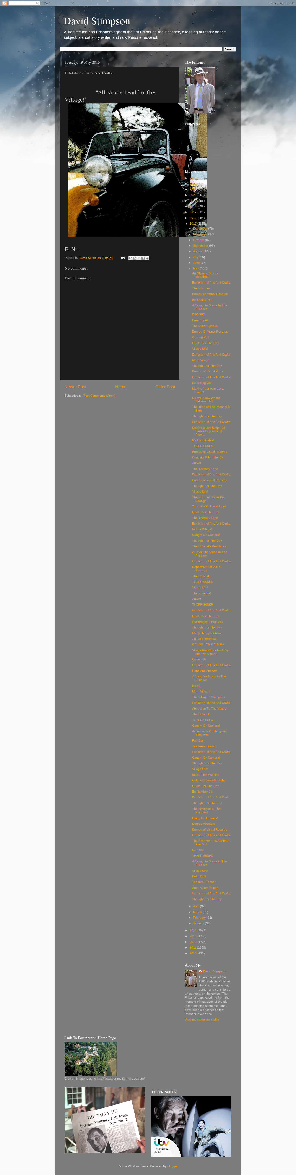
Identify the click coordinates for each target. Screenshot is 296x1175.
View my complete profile (202, 1019)
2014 (193, 930)
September (201, 245)
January (199, 923)
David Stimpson (96, 20)
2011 (193, 947)
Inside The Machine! (206, 774)
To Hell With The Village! (209, 506)
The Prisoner (201, 288)
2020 (193, 195)
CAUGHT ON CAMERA (208, 644)
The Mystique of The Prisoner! (206, 810)
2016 (193, 218)
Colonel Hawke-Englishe (209, 780)
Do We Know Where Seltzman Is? (206, 399)
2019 (193, 200)
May (196, 268)
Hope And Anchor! (204, 670)
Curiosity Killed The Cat (208, 457)
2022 (193, 183)
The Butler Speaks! (205, 326)
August (198, 251)
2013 (193, 936)
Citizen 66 (199, 659)
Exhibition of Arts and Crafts (211, 835)
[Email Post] (123, 257)
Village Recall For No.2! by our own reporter (210, 652)
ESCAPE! (198, 314)
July (196, 257)
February (200, 917)
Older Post (165, 387)
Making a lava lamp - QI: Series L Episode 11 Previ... (209, 431)
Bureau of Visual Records (209, 371)
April (196, 906)
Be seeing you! (202, 383)
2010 (193, 953)
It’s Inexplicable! (203, 440)
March (198, 912)
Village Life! (200, 348)
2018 (193, 206)
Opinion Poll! (201, 337)
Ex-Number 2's (202, 791)
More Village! (201, 360)
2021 (193, 189)
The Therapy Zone (205, 468)
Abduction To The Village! (209, 708)
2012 (193, 942)
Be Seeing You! (202, 299)
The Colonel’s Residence (209, 546)
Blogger (172, 1166)
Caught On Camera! (206, 535)
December (200, 228)
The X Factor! (201, 593)
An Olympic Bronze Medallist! (205, 275)
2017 (193, 212)
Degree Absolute (203, 823)
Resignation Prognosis (207, 621)
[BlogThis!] (135, 258)
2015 (193, 223)
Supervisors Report (205, 887)
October (199, 240)
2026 (193, 178)
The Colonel (200, 576)
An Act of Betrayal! (204, 638)
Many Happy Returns (206, 633)
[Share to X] (139, 258)
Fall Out (197, 740)
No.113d (198, 850)
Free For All (200, 320)
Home (121, 387)
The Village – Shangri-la (208, 697)
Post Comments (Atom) (99, 395)
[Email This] (130, 258)
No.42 (196, 685)
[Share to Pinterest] (147, 258)
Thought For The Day (207, 365)
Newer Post (75, 387)
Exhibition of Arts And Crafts (211, 282)
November (200, 234)
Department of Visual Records (206, 568)
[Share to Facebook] (143, 258)
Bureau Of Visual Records (210, 294)
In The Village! (202, 529)
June (197, 262)
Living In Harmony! (205, 818)
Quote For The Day (205, 343)
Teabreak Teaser (204, 746)
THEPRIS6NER (202, 446)
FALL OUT (199, 876)
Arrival (196, 463)
